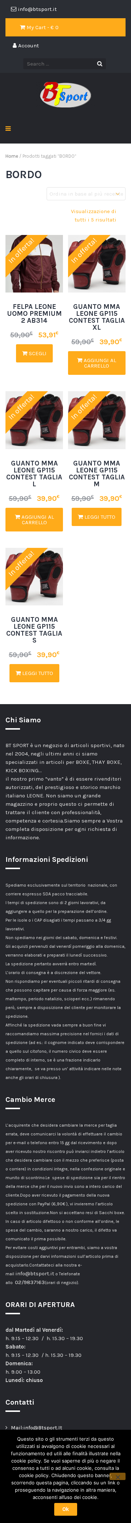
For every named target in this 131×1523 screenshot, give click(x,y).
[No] (118, 1476)
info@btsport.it (34, 1273)
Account (28, 45)
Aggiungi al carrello (99, 363)
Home (11, 156)
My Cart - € (42, 27)
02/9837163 (30, 1282)
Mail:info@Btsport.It (36, 1427)
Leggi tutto (99, 517)
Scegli (37, 353)
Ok (65, 1509)
